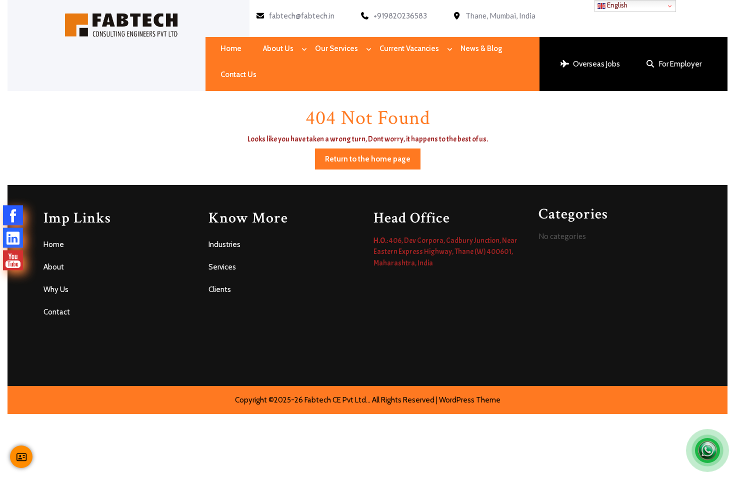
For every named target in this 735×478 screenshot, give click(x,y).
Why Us (56, 289)
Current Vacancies (409, 48)
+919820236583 (400, 16)
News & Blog (481, 48)
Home (231, 48)
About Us (278, 48)
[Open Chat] (707, 450)
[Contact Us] (21, 457)
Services (222, 267)
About (54, 267)
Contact (57, 312)
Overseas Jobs (596, 64)
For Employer (680, 64)
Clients (219, 289)
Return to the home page (372, 156)
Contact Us (238, 74)
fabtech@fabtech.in (301, 16)
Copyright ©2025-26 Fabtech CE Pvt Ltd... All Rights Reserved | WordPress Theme (367, 400)
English (617, 5)
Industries (224, 244)
